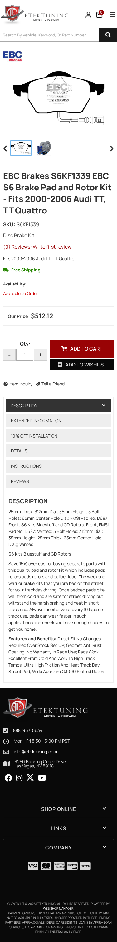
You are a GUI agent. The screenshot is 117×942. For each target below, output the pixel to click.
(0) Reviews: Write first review (37, 246)
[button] (58, 35)
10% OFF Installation (34, 436)
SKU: (9, 224)
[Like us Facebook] (8, 778)
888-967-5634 (27, 730)
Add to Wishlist (86, 364)
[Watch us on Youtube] (42, 778)
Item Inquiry (20, 384)
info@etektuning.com (35, 751)
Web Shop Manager (58, 908)
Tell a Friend (53, 384)
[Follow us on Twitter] (30, 777)
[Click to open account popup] (89, 14)
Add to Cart (86, 348)
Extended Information (36, 420)
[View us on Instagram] (19, 778)
